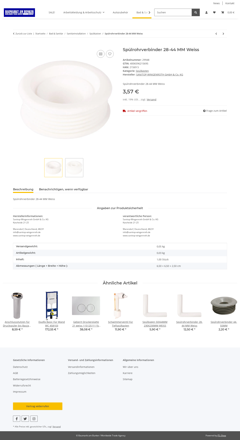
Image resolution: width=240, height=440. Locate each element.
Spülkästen (142, 71)
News (216, 3)
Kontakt (229, 3)
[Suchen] (196, 12)
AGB (15, 373)
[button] (206, 12)
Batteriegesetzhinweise (26, 379)
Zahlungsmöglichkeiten (81, 373)
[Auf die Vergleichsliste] (101, 54)
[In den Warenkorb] (16, 45)
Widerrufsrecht (22, 385)
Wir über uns (130, 367)
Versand (151, 99)
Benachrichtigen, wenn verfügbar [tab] (63, 189)
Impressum (19, 391)
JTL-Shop (222, 435)
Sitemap (127, 379)
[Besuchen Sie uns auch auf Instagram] (34, 419)
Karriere (127, 373)
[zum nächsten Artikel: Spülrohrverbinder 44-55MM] (223, 33)
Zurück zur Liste (23, 33)
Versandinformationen (81, 367)
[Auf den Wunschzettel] (110, 54)
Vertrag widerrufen (37, 406)
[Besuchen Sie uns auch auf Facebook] (16, 419)
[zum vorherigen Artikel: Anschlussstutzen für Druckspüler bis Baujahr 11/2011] (216, 33)
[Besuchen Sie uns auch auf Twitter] (25, 419)
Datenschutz (20, 367)
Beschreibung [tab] (23, 189)
